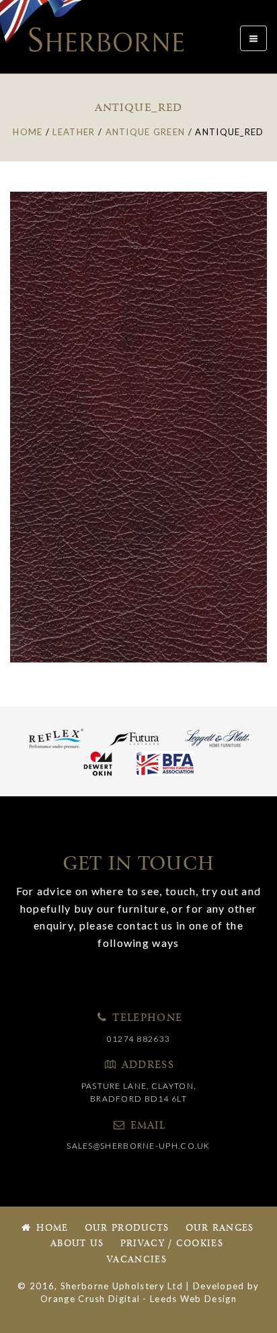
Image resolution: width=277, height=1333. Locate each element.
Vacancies (137, 1260)
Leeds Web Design (193, 1298)
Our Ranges (220, 1228)
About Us (77, 1244)
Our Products (127, 1228)
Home (51, 1228)
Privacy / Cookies (171, 1244)
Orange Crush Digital (90, 1298)
